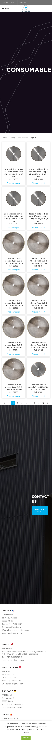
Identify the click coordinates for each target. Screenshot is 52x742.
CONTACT (23, 2)
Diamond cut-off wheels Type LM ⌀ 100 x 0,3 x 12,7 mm (38, 387)
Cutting (12, 137)
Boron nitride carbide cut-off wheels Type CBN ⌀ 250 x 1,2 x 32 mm (38, 173)
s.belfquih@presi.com (16, 660)
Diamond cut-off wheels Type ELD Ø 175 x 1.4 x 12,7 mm (38, 303)
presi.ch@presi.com (15, 684)
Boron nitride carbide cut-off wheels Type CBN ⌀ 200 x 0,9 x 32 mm (13, 173)
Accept (26, 738)
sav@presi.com (24, 630)
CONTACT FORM (39, 510)
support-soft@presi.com (12, 633)
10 (43, 403)
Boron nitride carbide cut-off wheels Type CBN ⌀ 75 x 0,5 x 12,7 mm (38, 217)
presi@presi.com (14, 627)
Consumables (22, 137)
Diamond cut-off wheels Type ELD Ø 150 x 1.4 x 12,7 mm (14, 303)
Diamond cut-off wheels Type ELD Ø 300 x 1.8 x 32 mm (13, 387)
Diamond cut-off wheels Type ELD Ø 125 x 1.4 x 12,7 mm (38, 261)
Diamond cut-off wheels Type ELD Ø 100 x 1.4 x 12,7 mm (14, 261)
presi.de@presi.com (15, 707)
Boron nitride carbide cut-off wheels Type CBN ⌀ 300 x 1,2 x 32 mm (13, 217)
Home (4, 137)
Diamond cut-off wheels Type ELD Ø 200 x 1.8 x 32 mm (13, 345)
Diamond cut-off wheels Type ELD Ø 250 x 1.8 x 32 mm (38, 345)
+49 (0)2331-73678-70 (14, 704)
